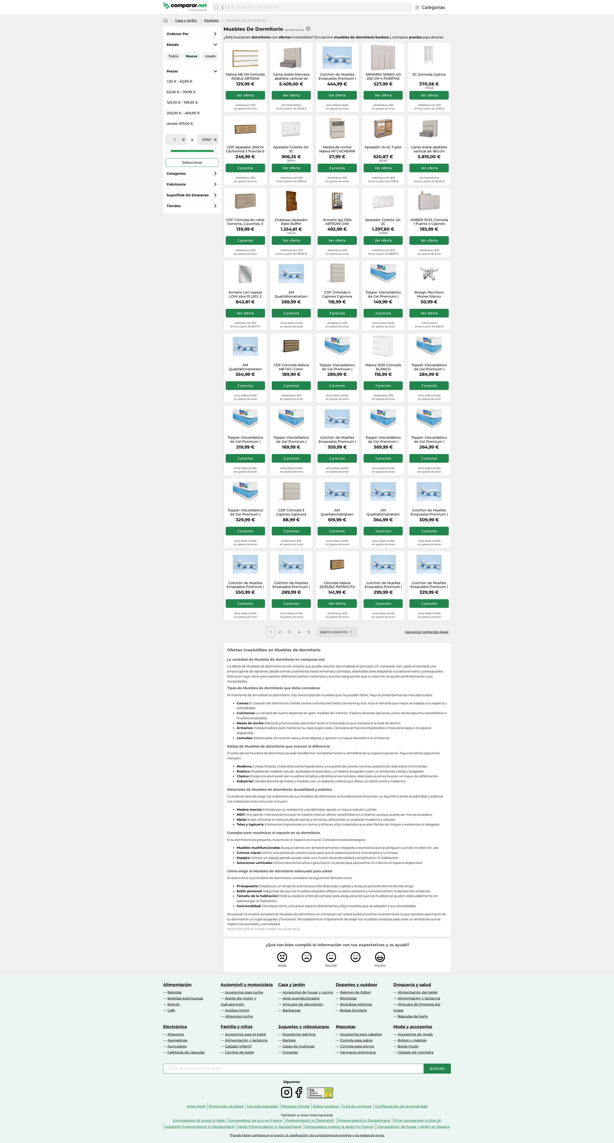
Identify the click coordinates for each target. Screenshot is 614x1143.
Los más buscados (262, 1106)
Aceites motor (237, 1010)
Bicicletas (348, 998)
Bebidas (174, 992)
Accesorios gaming (299, 1034)
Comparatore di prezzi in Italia (199, 1120)
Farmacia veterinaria (358, 1052)
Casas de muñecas (298, 1046)
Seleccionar (192, 162)
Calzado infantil (238, 1046)
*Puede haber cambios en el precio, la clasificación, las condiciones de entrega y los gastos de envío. (307, 1135)
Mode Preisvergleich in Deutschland (269, 1127)
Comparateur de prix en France (255, 1120)
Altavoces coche (239, 1016)
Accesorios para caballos (361, 1034)
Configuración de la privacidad (401, 1106)
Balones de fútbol (355, 992)
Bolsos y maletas (412, 1040)
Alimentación (177, 984)
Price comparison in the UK (417, 1120)
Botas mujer (408, 1046)
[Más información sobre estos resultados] (308, 28)
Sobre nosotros (326, 1106)
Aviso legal (196, 1106)
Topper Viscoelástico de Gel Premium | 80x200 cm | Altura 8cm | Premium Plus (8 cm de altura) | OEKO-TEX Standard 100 (383, 294)
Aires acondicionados (301, 998)
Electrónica (175, 1026)
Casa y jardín (186, 20)
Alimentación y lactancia (419, 998)
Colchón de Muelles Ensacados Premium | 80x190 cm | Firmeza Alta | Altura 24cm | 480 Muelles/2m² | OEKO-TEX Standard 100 (383, 585)
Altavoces (175, 1034)
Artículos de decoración (303, 1004)
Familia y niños (237, 1026)
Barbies (289, 1040)
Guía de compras (357, 1106)
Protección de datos (226, 1106)
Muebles (211, 20)
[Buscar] (216, 7)
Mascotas (345, 1026)
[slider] (168, 150)
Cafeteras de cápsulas (186, 1052)
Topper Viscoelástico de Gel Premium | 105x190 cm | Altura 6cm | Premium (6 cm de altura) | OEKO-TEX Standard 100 (291, 440)
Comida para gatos (356, 1040)
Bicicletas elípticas (356, 1004)
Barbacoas (292, 1010)
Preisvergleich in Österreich (310, 1120)
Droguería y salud (412, 984)
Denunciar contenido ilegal (427, 632)
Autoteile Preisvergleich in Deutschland (199, 1127)
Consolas (290, 1052)
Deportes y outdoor (356, 984)
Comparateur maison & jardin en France (338, 1127)
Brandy (173, 1004)
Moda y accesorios (412, 1026)
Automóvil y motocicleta (247, 984)
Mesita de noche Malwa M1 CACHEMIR (337, 149)
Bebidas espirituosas (185, 998)
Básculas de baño (413, 1016)
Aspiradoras (177, 1040)
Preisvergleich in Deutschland (364, 1120)
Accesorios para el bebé (245, 1034)
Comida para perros (357, 1046)
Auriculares (177, 1046)
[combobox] (316, 7)
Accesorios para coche (244, 992)
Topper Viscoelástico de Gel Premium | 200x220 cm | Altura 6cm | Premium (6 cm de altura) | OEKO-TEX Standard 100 (429, 440)
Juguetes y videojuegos (303, 1026)
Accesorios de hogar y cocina (308, 992)
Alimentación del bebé (417, 992)
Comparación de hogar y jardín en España (413, 1127)
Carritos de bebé (239, 1052)
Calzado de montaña (415, 1052)
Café (171, 1010)
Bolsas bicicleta (353, 1010)
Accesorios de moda (415, 1034)
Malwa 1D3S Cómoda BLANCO (383, 367)
